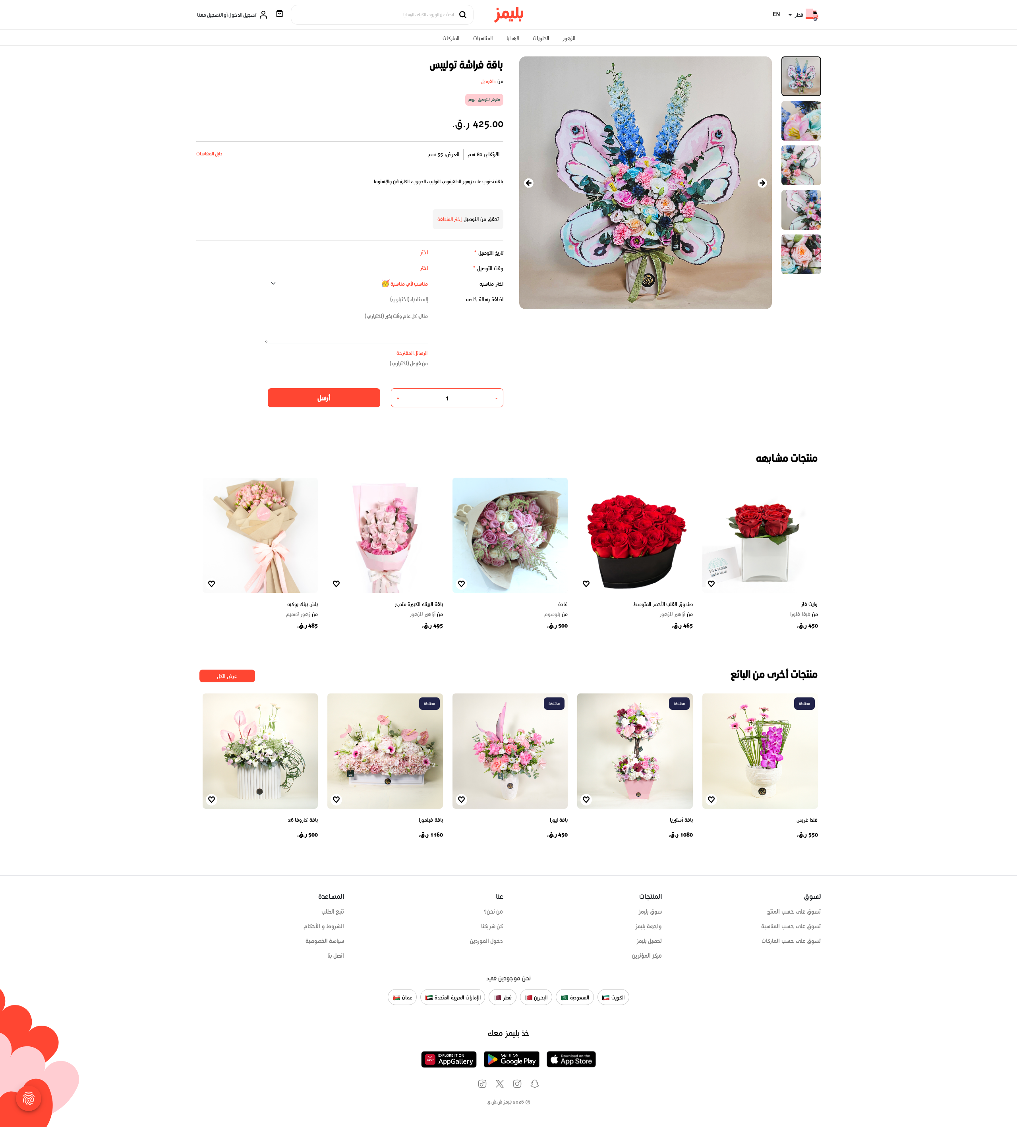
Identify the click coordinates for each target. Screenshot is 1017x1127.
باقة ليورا (559, 820)
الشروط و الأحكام (324, 926)
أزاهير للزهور (676, 614)
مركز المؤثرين (647, 956)
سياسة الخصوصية (324, 941)
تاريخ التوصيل (488, 253)
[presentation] (529, 183)
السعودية (578, 997)
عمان (406, 997)
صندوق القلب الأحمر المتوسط (663, 604)
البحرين (540, 997)
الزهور (569, 38)
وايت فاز (809, 604)
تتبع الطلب (332, 912)
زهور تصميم (302, 614)
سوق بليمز (650, 912)
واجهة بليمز (648, 926)
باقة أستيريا (681, 820)
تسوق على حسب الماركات (791, 941)
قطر (506, 997)
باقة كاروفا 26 (303, 820)
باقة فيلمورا (431, 820)
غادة (563, 604)
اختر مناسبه (491, 284)
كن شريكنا (492, 926)
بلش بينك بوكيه (302, 604)
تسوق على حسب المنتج (794, 912)
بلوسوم (556, 614)
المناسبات (483, 38)
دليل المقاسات (209, 153)
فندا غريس (807, 820)
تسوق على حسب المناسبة (791, 926)
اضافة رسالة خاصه (484, 299)
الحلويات (541, 38)
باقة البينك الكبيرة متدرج (419, 604)
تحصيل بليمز (649, 941)
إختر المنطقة (449, 219)
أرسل (323, 398)
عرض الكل (227, 676)
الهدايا (513, 38)
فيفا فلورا (804, 614)
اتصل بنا (335, 956)
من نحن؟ (493, 912)
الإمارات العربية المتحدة (456, 997)
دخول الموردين (486, 941)
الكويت (617, 997)
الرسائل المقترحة (412, 353)
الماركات (451, 38)
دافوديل (488, 81)
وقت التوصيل (488, 268)
